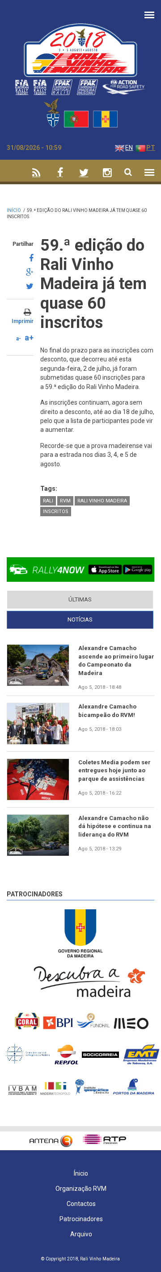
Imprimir (23, 321)
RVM (65, 501)
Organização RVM (80, 1188)
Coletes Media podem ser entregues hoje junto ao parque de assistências (114, 770)
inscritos (55, 511)
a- (18, 339)
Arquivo (81, 1234)
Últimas (80, 599)
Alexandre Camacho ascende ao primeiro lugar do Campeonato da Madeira (116, 660)
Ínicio (81, 1173)
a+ (29, 337)
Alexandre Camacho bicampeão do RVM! (107, 710)
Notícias (107, 619)
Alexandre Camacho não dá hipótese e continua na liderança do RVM (114, 826)
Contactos (81, 1204)
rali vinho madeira (102, 501)
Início (14, 210)
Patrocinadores (35, 894)
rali (48, 501)
